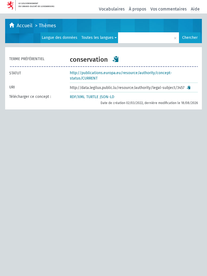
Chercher (190, 37)
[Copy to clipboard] (115, 59)
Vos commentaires (168, 9)
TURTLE (92, 97)
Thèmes (47, 26)
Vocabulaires (112, 9)
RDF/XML (77, 97)
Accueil (25, 26)
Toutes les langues (98, 37)
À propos (137, 9)
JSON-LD (107, 97)
